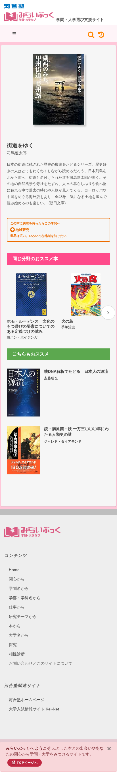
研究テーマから (23, 616)
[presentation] (108, 313)
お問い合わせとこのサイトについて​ (40, 663)
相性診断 (17, 654)
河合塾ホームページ (27, 699)
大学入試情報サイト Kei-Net (34, 709)
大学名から (19, 635)
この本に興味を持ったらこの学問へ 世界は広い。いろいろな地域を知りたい (38, 229)
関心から (17, 579)
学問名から (19, 588)
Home (14, 569)
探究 (13, 644)
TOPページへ (27, 762)
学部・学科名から (25, 598)
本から (15, 626)
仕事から (17, 607)
